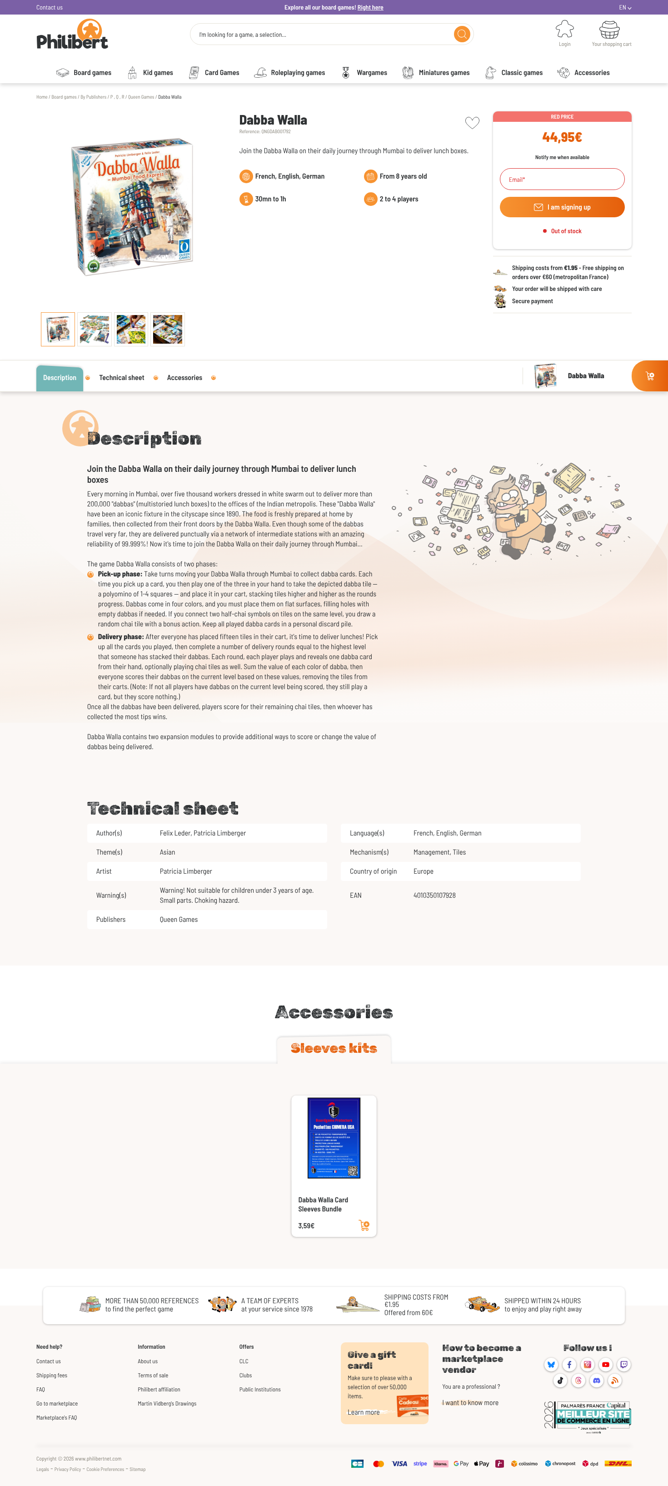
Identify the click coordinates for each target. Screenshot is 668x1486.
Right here (371, 7)
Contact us (49, 7)
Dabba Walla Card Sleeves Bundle (324, 1204)
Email (516, 179)
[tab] (334, 1050)
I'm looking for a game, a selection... (242, 34)
